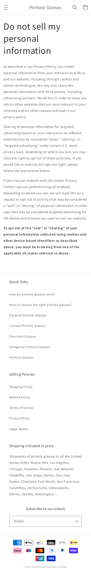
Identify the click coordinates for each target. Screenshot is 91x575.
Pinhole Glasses (21, 357)
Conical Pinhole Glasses (27, 326)
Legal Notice (18, 429)
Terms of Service (21, 408)
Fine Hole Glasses (22, 336)
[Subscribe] (76, 521)
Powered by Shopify (57, 566)
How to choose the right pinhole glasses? (40, 305)
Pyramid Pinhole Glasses (28, 315)
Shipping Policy (20, 387)
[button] (6, 7)
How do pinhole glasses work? (32, 294)
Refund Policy (19, 397)
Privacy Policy (19, 418)
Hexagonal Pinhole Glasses (29, 347)
